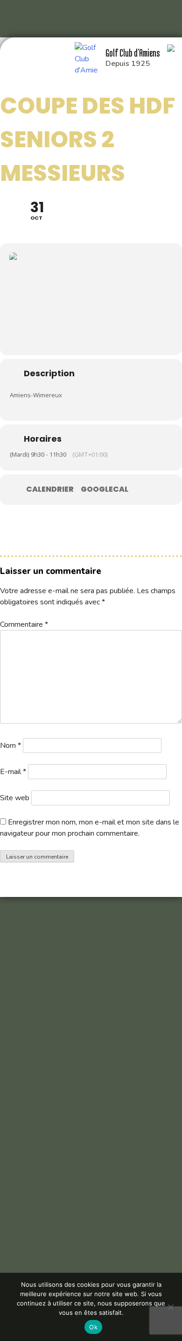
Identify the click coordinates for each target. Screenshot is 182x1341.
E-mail (13, 772)
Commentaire (24, 624)
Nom (10, 745)
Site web (14, 798)
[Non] (170, 1307)
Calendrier (50, 489)
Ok (93, 1327)
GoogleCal (104, 489)
